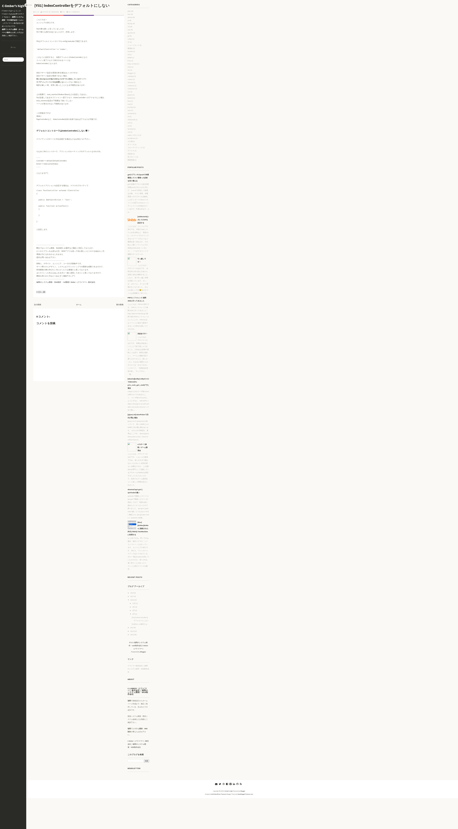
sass (129, 110)
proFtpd (130, 107)
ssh (129, 123)
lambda (130, 98)
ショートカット (133, 45)
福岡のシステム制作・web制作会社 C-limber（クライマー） (138, 645)
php (129, 11)
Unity (129, 67)
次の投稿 (37, 304)
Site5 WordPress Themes (218, 794)
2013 (132, 635)
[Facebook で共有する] (44, 292)
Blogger (143, 652)
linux (129, 101)
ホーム (13, 47)
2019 (132, 593)
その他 (130, 141)
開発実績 (131, 160)
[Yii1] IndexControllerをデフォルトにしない (72, 5)
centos (130, 79)
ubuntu (130, 17)
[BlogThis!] (40, 292)
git (129, 36)
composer (131, 89)
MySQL (130, 23)
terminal (130, 129)
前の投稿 (119, 304)
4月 (133, 607)
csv (129, 92)
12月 (134, 603)
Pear (129, 61)
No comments (74, 12)
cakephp (131, 76)
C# (128, 54)
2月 (133, 614)
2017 (132, 596)
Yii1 (63, 12)
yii (128, 20)
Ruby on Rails (132, 64)
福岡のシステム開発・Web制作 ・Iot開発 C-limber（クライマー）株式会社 (65, 282)
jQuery (130, 95)
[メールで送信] (37, 292)
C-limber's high (13, 6)
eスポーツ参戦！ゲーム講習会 (143, 447)
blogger (130, 73)
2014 (132, 631)
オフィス (131, 144)
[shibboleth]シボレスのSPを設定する (143, 220)
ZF (128, 42)
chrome (130, 82)
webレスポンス (133, 135)
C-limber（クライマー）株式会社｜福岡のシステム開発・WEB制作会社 (138, 744)
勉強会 (130, 48)
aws (129, 30)
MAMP (130, 58)
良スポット (132, 157)
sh (128, 116)
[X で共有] (42, 292)
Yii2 (129, 27)
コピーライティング (135, 147)
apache (130, 33)
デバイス (131, 151)
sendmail (131, 113)
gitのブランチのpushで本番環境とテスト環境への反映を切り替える (138, 178)
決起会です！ (143, 334)
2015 (132, 627)
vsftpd (130, 39)
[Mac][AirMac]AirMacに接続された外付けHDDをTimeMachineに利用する (138, 528)
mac (129, 14)
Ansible (130, 51)
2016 (132, 600)
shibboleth (131, 120)
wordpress (131, 138)
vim (129, 132)
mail (129, 104)
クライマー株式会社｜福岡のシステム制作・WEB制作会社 (138, 669)
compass (131, 85)
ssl (129, 126)
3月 (133, 610)
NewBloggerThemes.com (245, 794)
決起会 (130, 154)
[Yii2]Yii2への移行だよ (140, 624)
